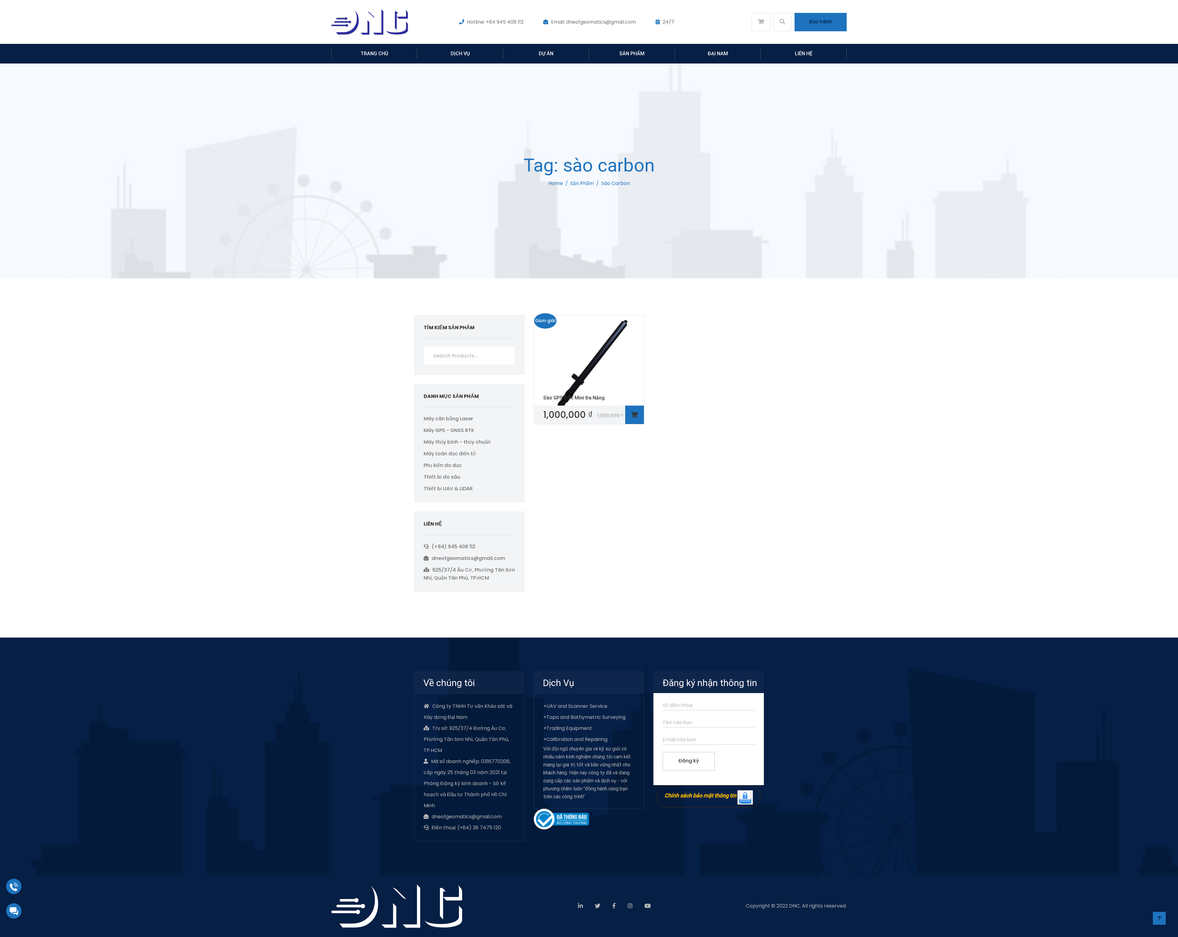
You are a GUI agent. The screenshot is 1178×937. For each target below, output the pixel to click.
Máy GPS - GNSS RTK (449, 430)
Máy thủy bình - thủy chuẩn (457, 441)
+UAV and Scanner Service (575, 706)
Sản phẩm (582, 183)
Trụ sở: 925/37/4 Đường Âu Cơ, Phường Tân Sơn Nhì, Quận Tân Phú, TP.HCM (466, 739)
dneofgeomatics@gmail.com (468, 558)
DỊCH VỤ (460, 53)
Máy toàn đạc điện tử (450, 453)
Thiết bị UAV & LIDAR (448, 488)
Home (556, 183)
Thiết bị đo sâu (442, 476)
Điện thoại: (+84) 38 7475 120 (466, 827)
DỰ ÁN (546, 53)
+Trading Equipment (567, 728)
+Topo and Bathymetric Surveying (584, 717)
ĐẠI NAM (718, 53)
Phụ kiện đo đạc (443, 465)
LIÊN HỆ (803, 53)
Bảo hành (820, 21)
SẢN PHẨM (632, 53)
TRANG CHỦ (374, 53)
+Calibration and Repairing (575, 739)
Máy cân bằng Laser (448, 418)
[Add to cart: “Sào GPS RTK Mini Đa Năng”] (634, 415)
